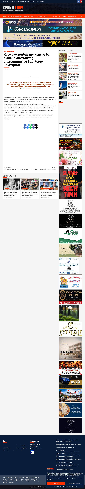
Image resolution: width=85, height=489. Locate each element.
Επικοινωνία (19, 451)
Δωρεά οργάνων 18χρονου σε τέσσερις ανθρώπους (73, 86)
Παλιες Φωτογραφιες (21, 1)
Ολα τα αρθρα (40, 1)
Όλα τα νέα (11, 16)
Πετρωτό (27, 479)
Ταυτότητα (74, 486)
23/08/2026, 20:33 (27, 197)
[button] (81, 16)
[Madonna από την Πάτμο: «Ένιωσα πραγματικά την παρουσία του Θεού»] (11, 184)
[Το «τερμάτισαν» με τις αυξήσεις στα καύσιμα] (63, 67)
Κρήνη (4, 477)
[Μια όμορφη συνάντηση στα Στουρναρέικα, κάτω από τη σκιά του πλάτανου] (30, 184)
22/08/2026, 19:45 (46, 197)
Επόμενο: (44, 168)
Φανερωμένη (29, 481)
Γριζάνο (21, 477)
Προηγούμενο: (16, 168)
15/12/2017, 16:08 (9, 69)
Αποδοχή (56, 483)
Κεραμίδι (11, 479)
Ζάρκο (23, 481)
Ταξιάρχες (17, 481)
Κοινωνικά (26, 16)
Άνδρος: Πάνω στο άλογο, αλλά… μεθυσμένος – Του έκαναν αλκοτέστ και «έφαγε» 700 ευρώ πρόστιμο (74, 58)
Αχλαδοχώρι (28, 477)
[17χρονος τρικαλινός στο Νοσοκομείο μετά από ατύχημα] (63, 94)
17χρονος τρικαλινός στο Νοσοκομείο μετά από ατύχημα (74, 95)
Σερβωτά (11, 481)
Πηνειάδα (5, 481)
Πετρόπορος (34, 479)
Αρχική (4, 16)
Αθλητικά (39, 16)
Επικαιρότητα (44, 188)
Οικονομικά (54, 16)
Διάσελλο (5, 479)
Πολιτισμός (18, 16)
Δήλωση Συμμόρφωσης (22, 445)
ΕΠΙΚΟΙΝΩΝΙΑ (12, 1)
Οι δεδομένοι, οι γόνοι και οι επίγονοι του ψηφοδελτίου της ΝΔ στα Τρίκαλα (48, 193)
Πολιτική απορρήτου (67, 486)
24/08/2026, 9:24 (8, 197)
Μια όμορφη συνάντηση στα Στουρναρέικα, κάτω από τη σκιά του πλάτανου (29, 193)
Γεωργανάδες (35, 477)
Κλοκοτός (36, 481)
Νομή (16, 479)
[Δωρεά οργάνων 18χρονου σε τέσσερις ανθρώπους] (63, 85)
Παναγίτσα (21, 479)
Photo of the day (31, 1)
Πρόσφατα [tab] (63, 50)
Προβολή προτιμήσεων (74, 483)
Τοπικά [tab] (71, 50)
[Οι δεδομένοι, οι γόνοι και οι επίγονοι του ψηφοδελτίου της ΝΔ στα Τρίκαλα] (49, 184)
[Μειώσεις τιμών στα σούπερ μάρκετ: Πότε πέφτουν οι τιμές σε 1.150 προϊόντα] (63, 76)
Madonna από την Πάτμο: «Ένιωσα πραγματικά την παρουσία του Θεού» (10, 193)
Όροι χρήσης (6, 448)
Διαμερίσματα (72, 16)
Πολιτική (45, 16)
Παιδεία (33, 16)
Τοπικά (75, 92)
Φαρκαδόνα (10, 477)
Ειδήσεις (6, 51)
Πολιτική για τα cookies (57, 486)
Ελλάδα (69, 53)
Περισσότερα (62, 16)
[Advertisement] (30, 149)
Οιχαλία (16, 477)
